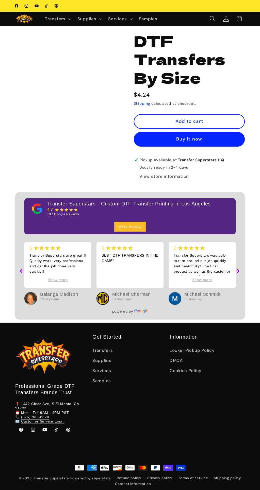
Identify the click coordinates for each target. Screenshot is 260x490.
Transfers (102, 350)
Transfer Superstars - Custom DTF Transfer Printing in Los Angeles (129, 203)
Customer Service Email (42, 421)
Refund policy (129, 478)
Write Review (130, 227)
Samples (101, 380)
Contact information (133, 484)
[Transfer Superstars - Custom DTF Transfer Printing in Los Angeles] (37, 208)
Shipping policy (227, 478)
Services (101, 370)
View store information (164, 176)
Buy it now (189, 139)
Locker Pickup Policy (192, 350)
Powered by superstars (90, 478)
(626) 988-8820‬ (35, 417)
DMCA (176, 360)
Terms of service (193, 478)
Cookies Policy (186, 370)
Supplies (101, 360)
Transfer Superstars (51, 478)
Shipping (142, 103)
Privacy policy (159, 478)
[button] (57, 18)
